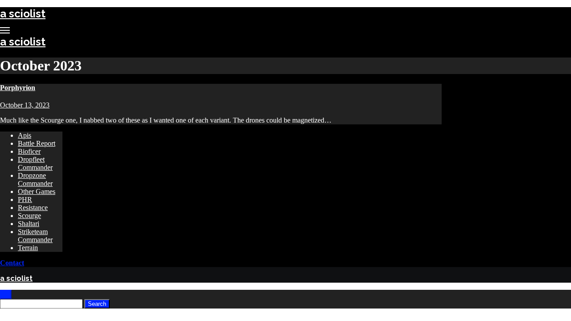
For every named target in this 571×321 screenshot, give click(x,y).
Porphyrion (17, 87)
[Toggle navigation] (5, 30)
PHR (25, 199)
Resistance (33, 207)
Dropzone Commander (35, 179)
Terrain (28, 247)
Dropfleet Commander (35, 163)
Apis (24, 135)
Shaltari (28, 223)
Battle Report (36, 143)
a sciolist (23, 13)
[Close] (6, 294)
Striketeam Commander (35, 235)
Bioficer (29, 151)
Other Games (36, 191)
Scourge (29, 215)
